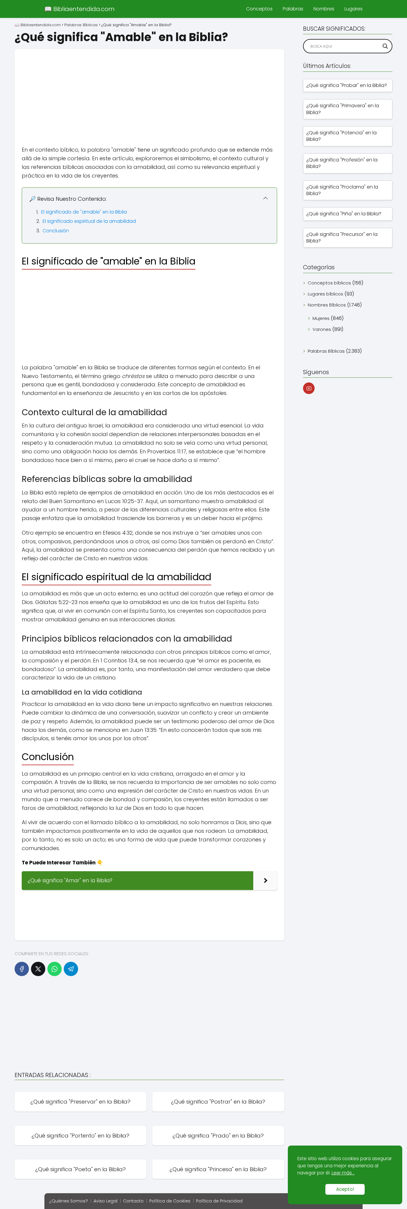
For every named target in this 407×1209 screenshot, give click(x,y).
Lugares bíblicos (325, 294)
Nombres (323, 8)
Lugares (353, 8)
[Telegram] (71, 969)
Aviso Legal (105, 1201)
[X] (38, 969)
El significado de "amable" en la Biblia (84, 211)
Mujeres (321, 318)
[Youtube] (309, 388)
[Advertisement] (149, 91)
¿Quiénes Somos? (68, 1201)
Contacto (133, 1201)
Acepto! (345, 1189)
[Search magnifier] (385, 46)
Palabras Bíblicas (326, 351)
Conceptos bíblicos (329, 283)
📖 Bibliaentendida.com (79, 9)
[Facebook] (22, 969)
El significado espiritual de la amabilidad (89, 221)
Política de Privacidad (219, 1201)
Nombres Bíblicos (327, 305)
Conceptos (259, 8)
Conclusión (56, 230)
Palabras (293, 8)
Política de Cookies (169, 1201)
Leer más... (343, 1173)
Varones (322, 329)
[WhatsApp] (54, 969)
